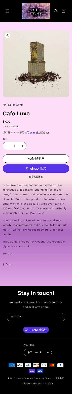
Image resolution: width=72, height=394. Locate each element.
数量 (5, 139)
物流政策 (49, 384)
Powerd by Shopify (43, 378)
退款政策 (60, 378)
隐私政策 (26, 384)
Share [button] (9, 264)
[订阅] (61, 317)
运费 (16, 126)
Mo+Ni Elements (24, 378)
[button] (7, 11)
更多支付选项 (36, 177)
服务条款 (37, 384)
